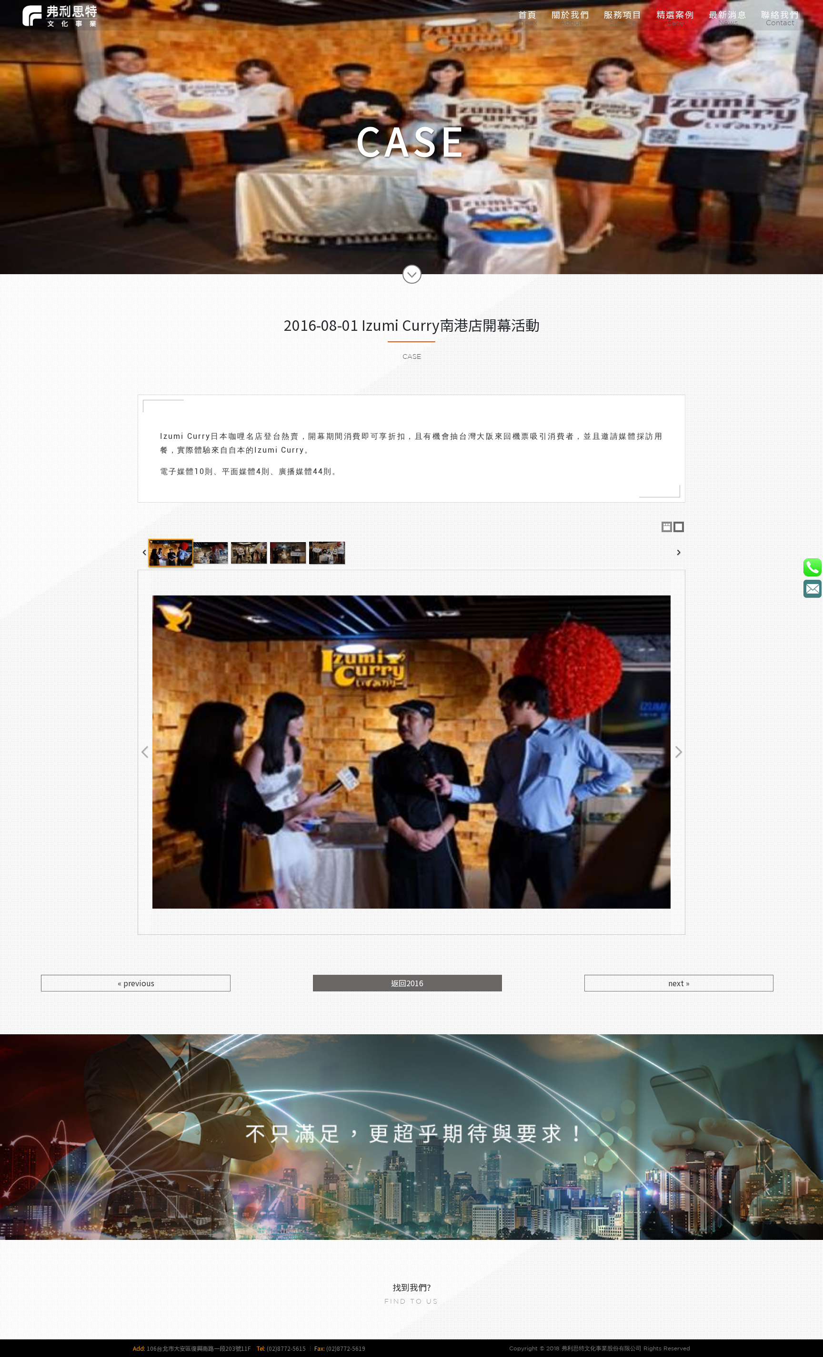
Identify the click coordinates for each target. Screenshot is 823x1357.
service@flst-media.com (812, 588)
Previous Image (144, 752)
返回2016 (407, 983)
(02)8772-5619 (345, 1348)
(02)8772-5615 (286, 1348)
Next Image (678, 752)
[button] (623, 14)
